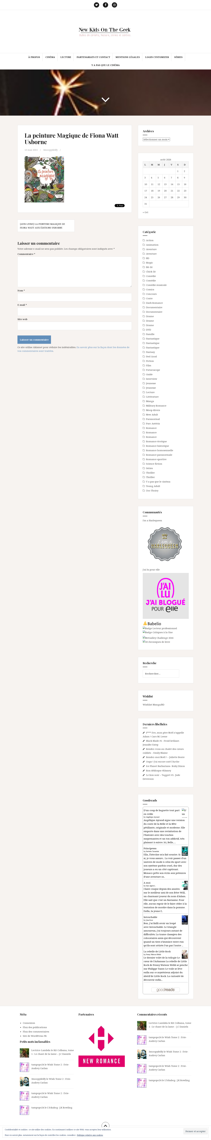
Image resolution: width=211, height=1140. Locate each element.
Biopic (149, 262)
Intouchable (150, 917)
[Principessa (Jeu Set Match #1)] (185, 850)
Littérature (152, 396)
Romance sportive (156, 459)
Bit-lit (149, 267)
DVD (148, 329)
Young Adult (153, 486)
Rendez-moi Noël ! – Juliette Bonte (165, 757)
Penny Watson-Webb (153, 954)
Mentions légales (128, 57)
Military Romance (156, 405)
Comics (150, 289)
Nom (21, 290)
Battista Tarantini (152, 851)
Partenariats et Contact (93, 57)
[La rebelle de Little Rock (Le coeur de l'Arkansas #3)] (185, 953)
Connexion (29, 1022)
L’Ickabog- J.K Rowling (59, 1107)
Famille (150, 334)
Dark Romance (154, 302)
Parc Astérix (153, 423)
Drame (150, 316)
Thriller (150, 472)
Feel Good (151, 356)
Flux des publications (35, 1027)
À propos (34, 57)
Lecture (65, 57)
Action (150, 240)
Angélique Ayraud (152, 817)
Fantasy (150, 351)
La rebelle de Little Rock (157, 951)
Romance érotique (156, 441)
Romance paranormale (159, 454)
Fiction (150, 360)
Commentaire (26, 253)
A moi (147, 882)
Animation (152, 244)
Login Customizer (157, 57)
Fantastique (152, 338)
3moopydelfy (50, 149)
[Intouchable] (185, 919)
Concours (151, 293)
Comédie (151, 276)
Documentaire (154, 307)
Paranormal (153, 419)
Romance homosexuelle (159, 450)
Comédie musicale (156, 284)
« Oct (145, 212)
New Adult (152, 414)
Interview (151, 378)
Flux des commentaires (36, 1031)
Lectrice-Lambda (40, 1050)
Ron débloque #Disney (158, 770)
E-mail (22, 304)
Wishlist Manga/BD (153, 704)
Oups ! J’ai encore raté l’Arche (162, 761)
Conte (149, 298)
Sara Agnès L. (151, 886)
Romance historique (157, 445)
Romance (151, 427)
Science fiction (154, 463)
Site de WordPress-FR (35, 1035)
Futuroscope (153, 369)
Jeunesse (151, 383)
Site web (22, 319)
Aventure (151, 249)
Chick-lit (151, 271)
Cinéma (50, 57)
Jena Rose (149, 920)
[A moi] (185, 885)
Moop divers (153, 410)
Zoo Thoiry (152, 490)
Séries (178, 57)
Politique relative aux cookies (90, 1135)
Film (148, 365)
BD (147, 258)
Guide (149, 374)
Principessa (150, 848)
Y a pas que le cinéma (105, 65)
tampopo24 (37, 1064)
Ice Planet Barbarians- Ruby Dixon (165, 766)
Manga (150, 401)
